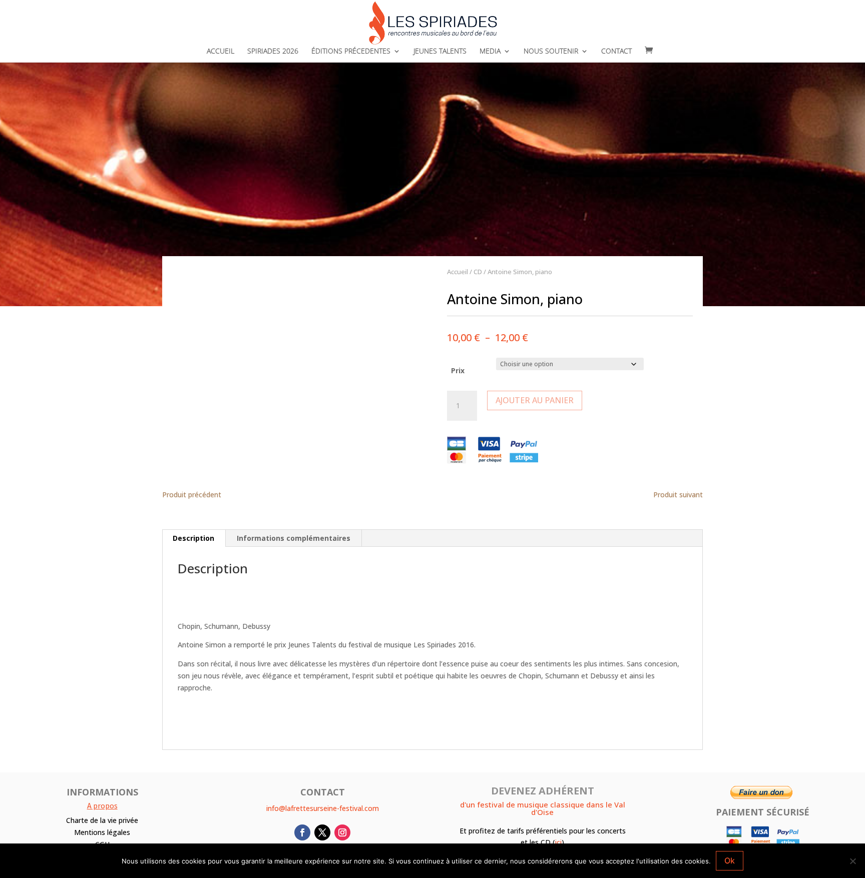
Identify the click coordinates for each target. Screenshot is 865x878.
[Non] (852, 861)
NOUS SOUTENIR (551, 52)
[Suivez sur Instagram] (342, 832)
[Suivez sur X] (322, 832)
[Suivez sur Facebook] (302, 832)
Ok (729, 860)
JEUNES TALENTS (440, 52)
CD (478, 271)
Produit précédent (191, 494)
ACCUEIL (220, 52)
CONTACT (616, 52)
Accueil (457, 271)
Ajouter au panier (535, 400)
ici (558, 842)
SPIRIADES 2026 (272, 52)
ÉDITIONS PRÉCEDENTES (350, 52)
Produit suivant (678, 494)
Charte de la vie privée (102, 820)
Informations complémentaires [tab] (293, 538)
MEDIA (490, 52)
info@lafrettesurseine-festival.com (322, 808)
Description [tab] (193, 538)
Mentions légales (102, 832)
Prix (458, 370)
